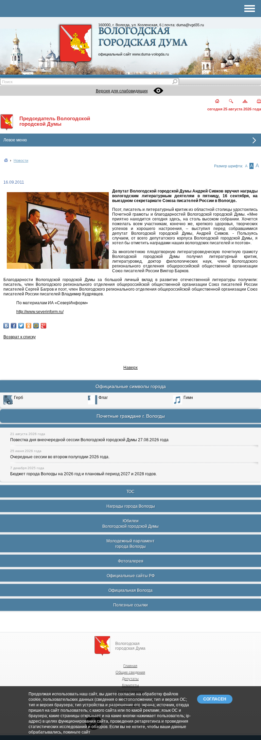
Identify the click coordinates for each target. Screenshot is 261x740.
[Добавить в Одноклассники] (28, 325)
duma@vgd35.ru (190, 25)
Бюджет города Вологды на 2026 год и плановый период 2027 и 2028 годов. (83, 474)
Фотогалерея (130, 561)
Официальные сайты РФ (131, 575)
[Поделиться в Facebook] (13, 325)
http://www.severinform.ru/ (40, 311)
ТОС (130, 491)
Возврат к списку (19, 337)
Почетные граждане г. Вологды (131, 416)
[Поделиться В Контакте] (6, 325)
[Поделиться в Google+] (43, 325)
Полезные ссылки (130, 605)
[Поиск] (227, 101)
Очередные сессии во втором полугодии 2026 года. (59, 456)
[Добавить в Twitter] (21, 325)
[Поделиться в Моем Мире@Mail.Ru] (36, 325)
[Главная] (213, 101)
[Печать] (255, 101)
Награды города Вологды (130, 506)
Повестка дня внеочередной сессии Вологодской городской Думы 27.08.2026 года (89, 439)
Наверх (130, 367)
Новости (21, 160)
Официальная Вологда (130, 590)
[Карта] (241, 101)
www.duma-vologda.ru (150, 54)
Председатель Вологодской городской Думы (54, 121)
